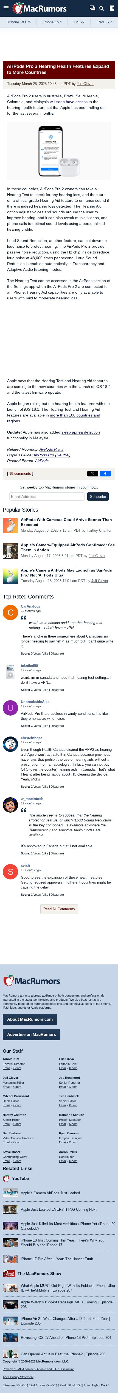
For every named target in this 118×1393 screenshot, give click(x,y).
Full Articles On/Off (42, 1385)
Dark (104, 1385)
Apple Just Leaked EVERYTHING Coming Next (59, 1209)
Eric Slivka (66, 1059)
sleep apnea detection (80, 432)
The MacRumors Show (39, 1273)
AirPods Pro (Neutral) (52, 455)
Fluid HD (74, 1385)
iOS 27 (79, 22)
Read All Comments (59, 909)
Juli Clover (85, 84)
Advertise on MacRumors (31, 1034)
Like (45, 653)
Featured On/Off (15, 1385)
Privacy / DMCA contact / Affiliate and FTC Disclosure (38, 1369)
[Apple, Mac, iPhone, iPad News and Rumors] (39, 14)
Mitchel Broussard (16, 1096)
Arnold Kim (11, 1059)
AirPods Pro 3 (51, 449)
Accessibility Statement (18, 1377)
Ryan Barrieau (69, 1133)
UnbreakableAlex (35, 702)
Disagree (57, 653)
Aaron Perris (68, 1152)
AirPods (42, 461)
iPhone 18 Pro (19, 22)
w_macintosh (32, 799)
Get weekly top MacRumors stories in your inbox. (59, 487)
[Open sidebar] (112, 9)
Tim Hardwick (69, 1096)
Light (95, 1385)
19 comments (20, 473)
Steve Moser (11, 1152)
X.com (17, 1068)
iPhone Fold (52, 22)
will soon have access (69, 102)
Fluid (63, 1385)
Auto (87, 1385)
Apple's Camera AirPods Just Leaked (50, 1193)
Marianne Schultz (71, 1114)
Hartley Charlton (99, 530)
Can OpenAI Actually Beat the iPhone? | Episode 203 (63, 1354)
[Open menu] (6, 8)
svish (25, 866)
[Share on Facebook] (105, 473)
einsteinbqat (31, 738)
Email (6, 1068)
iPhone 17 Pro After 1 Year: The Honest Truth (57, 1259)
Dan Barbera (12, 1133)
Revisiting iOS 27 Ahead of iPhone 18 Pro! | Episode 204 (66, 1338)
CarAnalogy (31, 606)
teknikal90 (29, 666)
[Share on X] (92, 473)
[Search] (104, 8)
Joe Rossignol (69, 1077)
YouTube (20, 1178)
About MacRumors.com (30, 1019)
